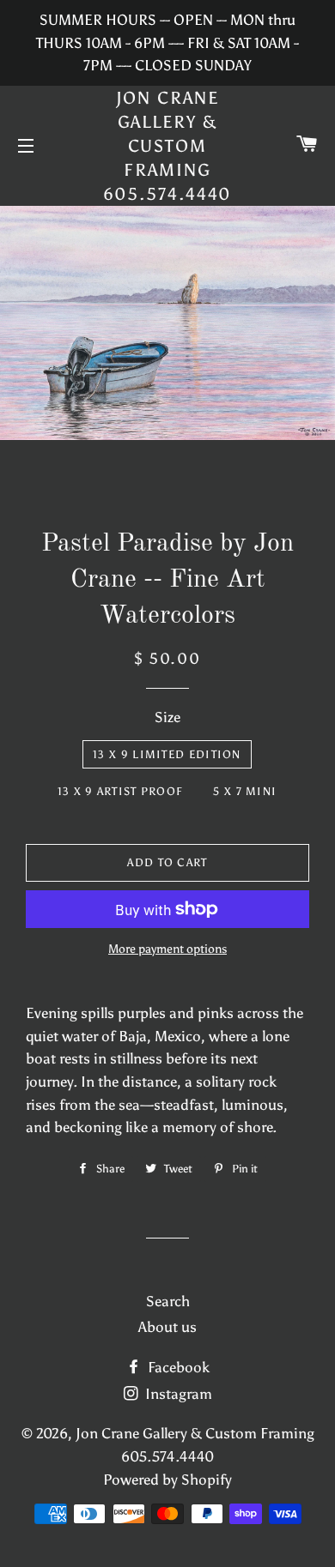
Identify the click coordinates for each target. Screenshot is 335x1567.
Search (168, 1301)
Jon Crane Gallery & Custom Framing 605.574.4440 (168, 145)
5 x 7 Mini (245, 791)
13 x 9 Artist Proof (121, 791)
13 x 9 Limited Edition (167, 754)
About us (167, 1326)
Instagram (177, 1393)
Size (167, 717)
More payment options (167, 949)
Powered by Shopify (167, 1479)
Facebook (177, 1367)
